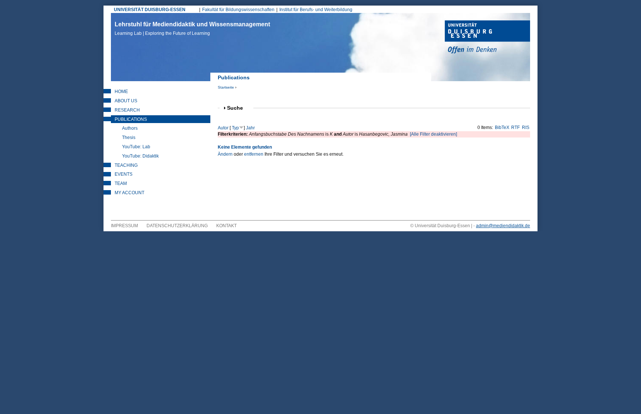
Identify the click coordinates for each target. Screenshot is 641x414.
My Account (129, 192)
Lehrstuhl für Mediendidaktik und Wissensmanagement (192, 28)
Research (127, 110)
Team (121, 183)
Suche (238, 108)
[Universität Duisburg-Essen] (487, 37)
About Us (126, 100)
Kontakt (226, 225)
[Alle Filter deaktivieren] (433, 134)
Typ (235, 127)
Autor (223, 127)
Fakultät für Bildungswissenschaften (238, 9)
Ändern (225, 154)
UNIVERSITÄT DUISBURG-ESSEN (149, 9)
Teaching (126, 165)
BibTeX (502, 127)
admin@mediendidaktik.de (503, 225)
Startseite (226, 87)
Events (123, 174)
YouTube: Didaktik (140, 156)
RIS (525, 127)
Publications (131, 119)
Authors (130, 128)
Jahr (250, 127)
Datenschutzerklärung (177, 225)
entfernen (253, 154)
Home (121, 91)
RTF (515, 127)
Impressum (124, 225)
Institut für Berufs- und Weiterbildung (315, 9)
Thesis (128, 137)
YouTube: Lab (136, 146)
